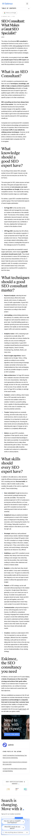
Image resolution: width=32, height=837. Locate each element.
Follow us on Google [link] (11, 12)
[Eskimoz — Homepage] (7, 3)
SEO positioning (17, 46)
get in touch (22, 709)
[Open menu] (27, 3)
